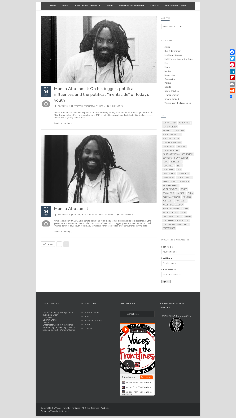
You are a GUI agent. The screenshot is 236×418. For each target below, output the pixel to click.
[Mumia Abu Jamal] (99, 169)
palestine (180, 193)
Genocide (167, 158)
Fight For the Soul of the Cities (179, 59)
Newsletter (170, 75)
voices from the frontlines (176, 220)
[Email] (232, 84)
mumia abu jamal (171, 185)
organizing (168, 193)
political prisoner (171, 197)
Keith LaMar (168, 169)
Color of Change (50, 319)
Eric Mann (63, 106)
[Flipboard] (232, 77)
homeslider (176, 162)
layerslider (183, 173)
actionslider (185, 123)
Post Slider (168, 201)
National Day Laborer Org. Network (59, 327)
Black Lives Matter (172, 134)
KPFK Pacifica (169, 173)
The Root (47, 322)
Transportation (172, 95)
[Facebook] (232, 52)
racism (184, 208)
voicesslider (183, 224)
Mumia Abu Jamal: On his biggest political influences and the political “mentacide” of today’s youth (101, 94)
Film (166, 63)
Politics (168, 83)
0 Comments (126, 214)
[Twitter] (232, 58)
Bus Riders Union (173, 51)
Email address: (168, 269)
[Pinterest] (232, 65)
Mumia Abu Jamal (71, 208)
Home (53, 5)
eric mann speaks (171, 150)
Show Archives (92, 312)
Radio (65, 5)
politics (187, 197)
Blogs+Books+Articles (86, 5)
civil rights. (168, 146)
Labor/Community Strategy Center (58, 312)
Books (88, 316)
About (109, 5)
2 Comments (116, 106)
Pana (190, 193)
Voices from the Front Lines (88, 106)
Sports (168, 87)
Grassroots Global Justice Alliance (58, 324)
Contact (154, 5)
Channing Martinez (172, 142)
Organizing (170, 79)
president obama (171, 208)
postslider (181, 201)
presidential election (173, 205)
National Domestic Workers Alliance (59, 330)
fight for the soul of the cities (178, 154)
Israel (179, 166)
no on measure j (170, 189)
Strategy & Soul (172, 91)
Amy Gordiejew (170, 127)
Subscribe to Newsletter (131, 5)
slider (183, 212)
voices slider (169, 228)
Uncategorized (172, 99)
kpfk (179, 169)
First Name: (167, 246)
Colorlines (47, 317)
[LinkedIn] (232, 71)
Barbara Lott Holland (173, 130)
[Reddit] (232, 90)
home (165, 162)
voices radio (169, 224)
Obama (184, 189)
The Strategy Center (175, 5)
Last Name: (167, 258)
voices (188, 216)
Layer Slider (168, 177)
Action (167, 47)
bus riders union (171, 138)
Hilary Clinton (181, 158)
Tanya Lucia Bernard (59, 411)
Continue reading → (63, 123)
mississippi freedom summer (176, 181)
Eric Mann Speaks (173, 55)
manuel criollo (184, 177)
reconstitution (170, 212)
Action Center (169, 123)
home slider (168, 166)
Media (168, 71)
